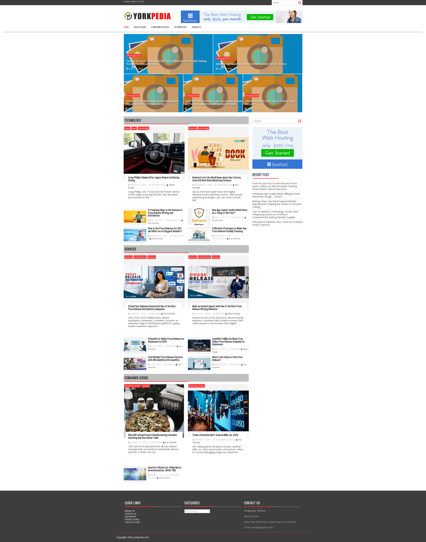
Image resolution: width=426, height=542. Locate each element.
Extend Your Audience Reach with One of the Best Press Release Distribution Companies (152, 307)
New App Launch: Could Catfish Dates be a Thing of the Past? (229, 211)
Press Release (140, 257)
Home (126, 27)
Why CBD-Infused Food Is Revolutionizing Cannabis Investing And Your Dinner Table (152, 436)
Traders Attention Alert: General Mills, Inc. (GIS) (215, 434)
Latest (127, 128)
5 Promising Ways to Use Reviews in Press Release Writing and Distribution (165, 212)
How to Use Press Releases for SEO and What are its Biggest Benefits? (165, 229)
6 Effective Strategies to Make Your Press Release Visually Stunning (229, 229)
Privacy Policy (132, 519)
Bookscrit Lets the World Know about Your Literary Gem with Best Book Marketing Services (216, 178)
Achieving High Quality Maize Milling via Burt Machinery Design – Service (276, 195)
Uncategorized (133, 55)
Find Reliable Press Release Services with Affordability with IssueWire (165, 358)
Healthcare (140, 27)
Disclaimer (130, 516)
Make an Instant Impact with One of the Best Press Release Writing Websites (217, 307)
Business (193, 128)
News (134, 128)
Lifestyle (145, 386)
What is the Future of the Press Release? (227, 358)
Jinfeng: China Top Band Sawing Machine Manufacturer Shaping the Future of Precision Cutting (277, 204)
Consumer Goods (160, 27)
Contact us (130, 513)
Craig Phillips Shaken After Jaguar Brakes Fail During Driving (153, 178)
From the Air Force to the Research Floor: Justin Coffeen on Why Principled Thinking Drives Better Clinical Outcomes (274, 186)
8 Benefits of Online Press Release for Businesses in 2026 (166, 340)
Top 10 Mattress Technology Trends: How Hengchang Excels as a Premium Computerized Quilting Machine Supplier (275, 214)
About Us (130, 510)
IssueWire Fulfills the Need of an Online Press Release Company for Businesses (228, 341)
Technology (180, 27)
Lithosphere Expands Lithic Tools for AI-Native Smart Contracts (277, 223)
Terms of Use (132, 522)
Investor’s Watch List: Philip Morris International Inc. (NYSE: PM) (164, 468)
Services (196, 27)
